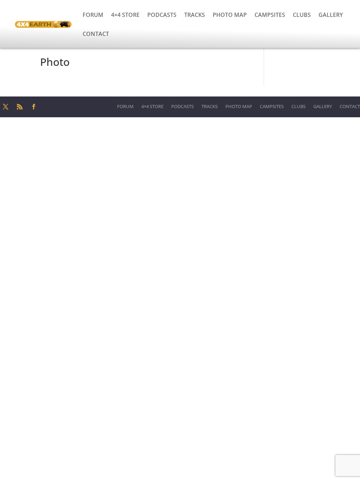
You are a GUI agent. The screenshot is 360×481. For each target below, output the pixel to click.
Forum (93, 15)
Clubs (302, 15)
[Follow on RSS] (19, 106)
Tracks (194, 15)
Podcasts (161, 15)
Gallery (331, 15)
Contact (96, 34)
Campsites (270, 15)
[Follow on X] (5, 106)
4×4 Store (125, 15)
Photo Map (230, 15)
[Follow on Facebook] (33, 106)
